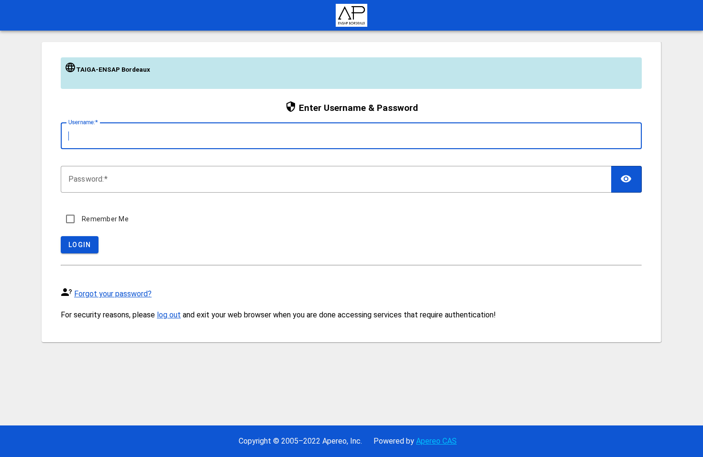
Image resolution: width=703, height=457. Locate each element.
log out (169, 314)
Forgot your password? (113, 293)
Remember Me (105, 219)
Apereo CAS (436, 441)
